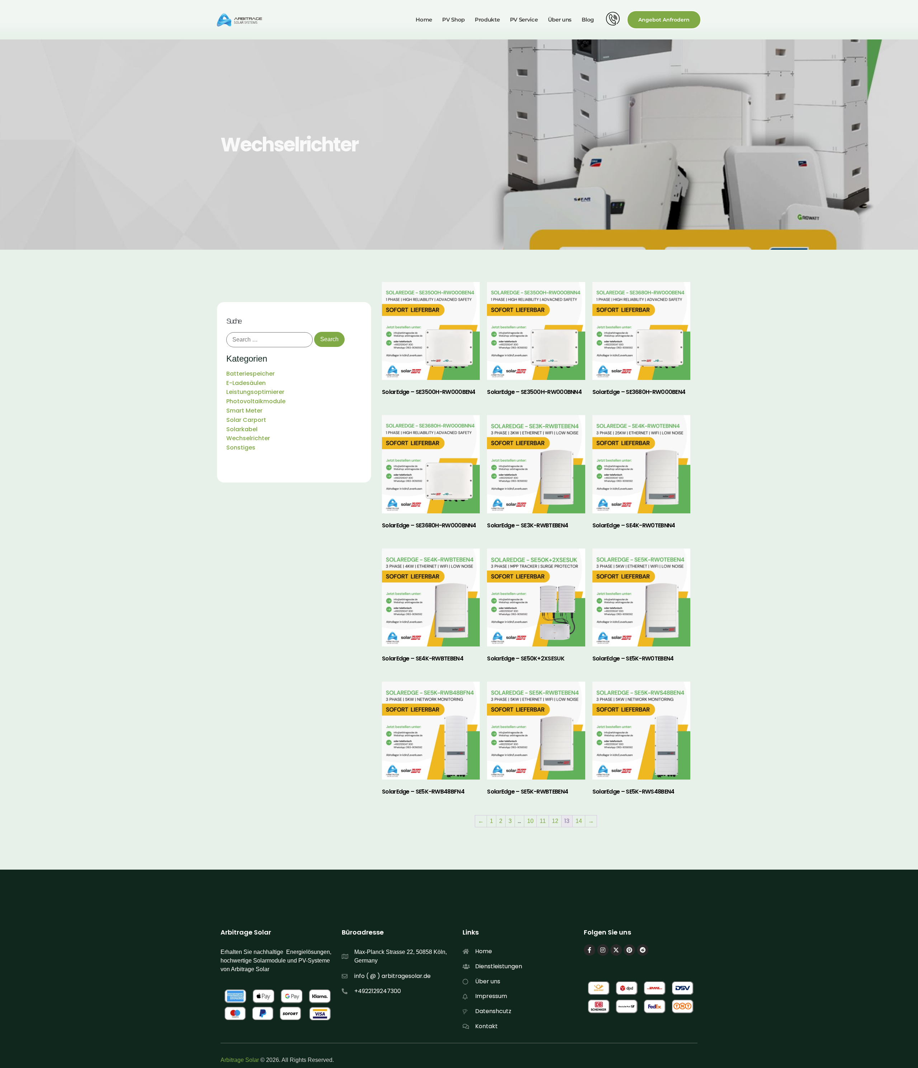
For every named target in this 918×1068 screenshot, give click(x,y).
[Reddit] (642, 950)
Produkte (487, 19)
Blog (588, 19)
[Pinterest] (629, 950)
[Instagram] (603, 950)
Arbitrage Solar (240, 1060)
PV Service (524, 19)
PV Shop (453, 19)
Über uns (560, 19)
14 (579, 821)
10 (530, 821)
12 (555, 821)
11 (543, 821)
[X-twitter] (616, 950)
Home (424, 19)
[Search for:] (269, 339)
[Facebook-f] (589, 950)
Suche (233, 321)
